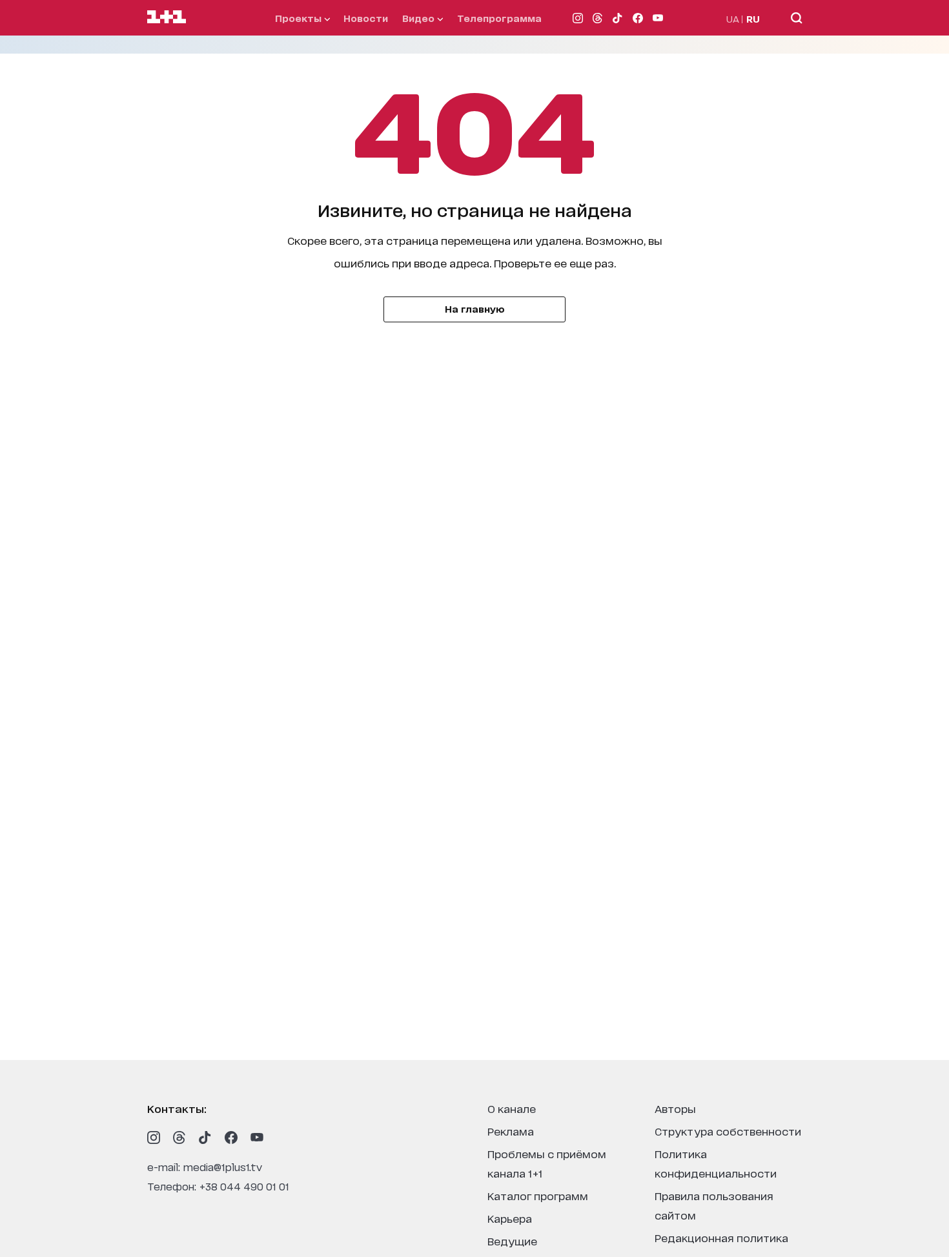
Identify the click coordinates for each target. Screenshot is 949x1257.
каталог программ (537, 1195)
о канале (511, 1108)
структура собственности (728, 1131)
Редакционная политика (721, 1237)
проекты (299, 17)
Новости (365, 17)
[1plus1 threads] (179, 1137)
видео (419, 17)
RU (753, 18)
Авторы (675, 1108)
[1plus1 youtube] (256, 1137)
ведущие (512, 1240)
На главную (475, 308)
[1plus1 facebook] (231, 1137)
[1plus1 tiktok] (205, 1137)
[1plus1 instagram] (153, 1137)
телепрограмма (499, 17)
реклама (510, 1131)
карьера (509, 1218)
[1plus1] (166, 17)
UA (732, 18)
